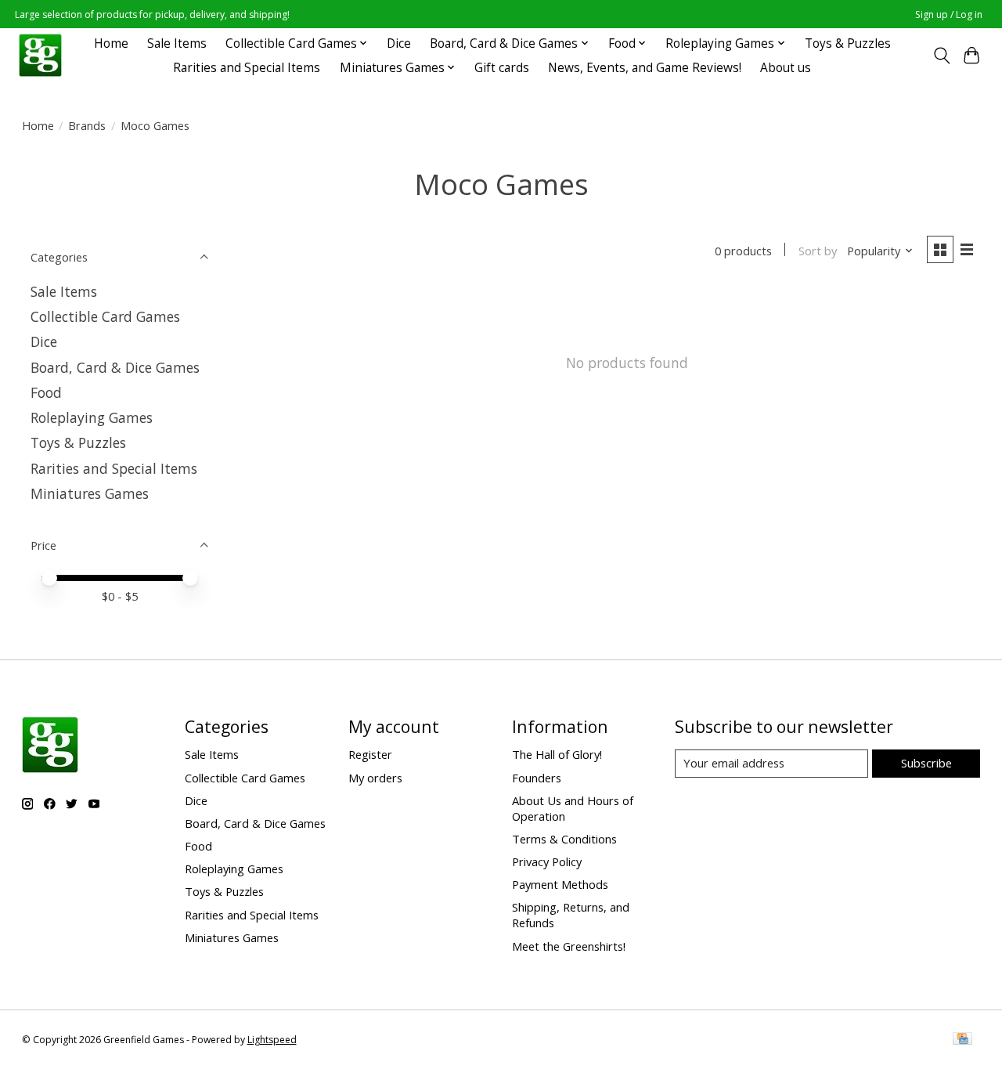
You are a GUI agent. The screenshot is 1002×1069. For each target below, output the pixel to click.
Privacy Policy (547, 861)
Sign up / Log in (948, 14)
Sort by (817, 250)
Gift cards (501, 68)
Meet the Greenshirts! (568, 946)
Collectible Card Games (105, 316)
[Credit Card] (962, 1040)
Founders (536, 777)
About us (785, 68)
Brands (87, 125)
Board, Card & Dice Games (115, 367)
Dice (399, 43)
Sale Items (177, 43)
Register (370, 754)
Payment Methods (560, 884)
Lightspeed (272, 1039)
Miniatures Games (90, 493)
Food (46, 392)
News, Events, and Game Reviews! (644, 68)
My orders (375, 777)
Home (111, 43)
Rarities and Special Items (246, 68)
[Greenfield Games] (40, 55)
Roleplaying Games (92, 417)
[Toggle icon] (941, 56)
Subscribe (926, 763)
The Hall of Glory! (557, 754)
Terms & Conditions (564, 839)
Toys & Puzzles (848, 43)
